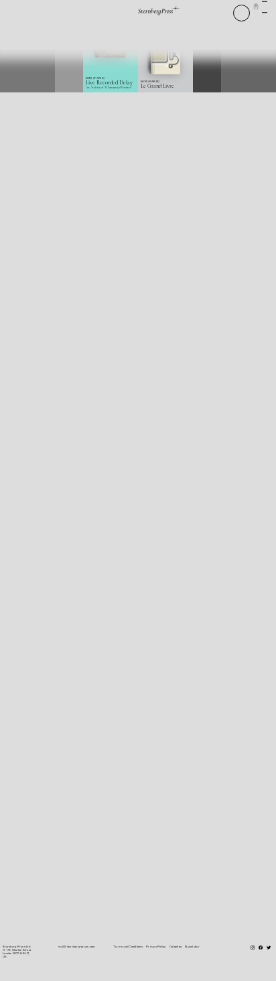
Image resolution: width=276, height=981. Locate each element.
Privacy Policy (155, 946)
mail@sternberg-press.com (77, 946)
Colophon (175, 946)
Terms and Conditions (128, 946)
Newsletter (192, 946)
